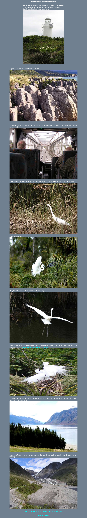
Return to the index (43, 515)
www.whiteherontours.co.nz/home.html (36, 347)
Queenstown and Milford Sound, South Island (43, 511)
